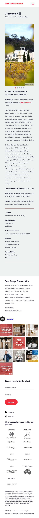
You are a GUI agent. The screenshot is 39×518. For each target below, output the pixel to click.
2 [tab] (17, 87)
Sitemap (31, 513)
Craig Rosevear (25, 102)
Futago (26, 513)
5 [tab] (23, 87)
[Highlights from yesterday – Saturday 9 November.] (6, 356)
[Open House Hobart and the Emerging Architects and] (6, 330)
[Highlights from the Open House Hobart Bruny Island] (19, 330)
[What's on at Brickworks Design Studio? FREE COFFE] (32, 343)
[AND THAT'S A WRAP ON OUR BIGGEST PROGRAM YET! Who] (19, 343)
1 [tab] (15, 87)
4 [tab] (21, 87)
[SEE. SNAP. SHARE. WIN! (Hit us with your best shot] (19, 356)
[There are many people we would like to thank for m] (6, 343)
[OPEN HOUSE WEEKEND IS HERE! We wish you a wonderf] (6, 368)
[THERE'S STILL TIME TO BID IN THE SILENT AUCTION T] (32, 330)
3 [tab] (19, 87)
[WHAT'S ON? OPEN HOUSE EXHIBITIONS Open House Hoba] (32, 356)
